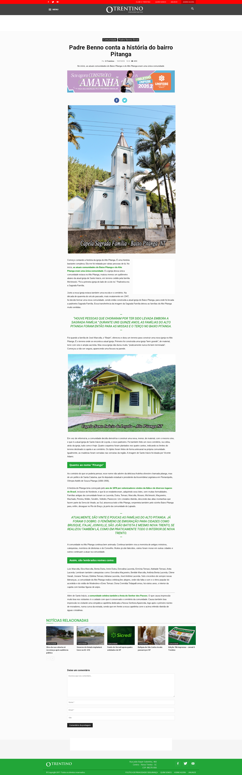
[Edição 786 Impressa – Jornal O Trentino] (182, 635)
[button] (192, 8)
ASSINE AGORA (188, 2)
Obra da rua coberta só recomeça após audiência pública (57, 650)
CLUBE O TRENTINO (143, 2)
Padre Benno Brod (128, 39)
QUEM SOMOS (160, 2)
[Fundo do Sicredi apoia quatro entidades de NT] (121, 635)
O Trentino (109, 61)
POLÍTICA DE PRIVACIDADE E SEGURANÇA (141, 772)
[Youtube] (57, 2)
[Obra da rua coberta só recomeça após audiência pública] (60, 635)
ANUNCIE (174, 2)
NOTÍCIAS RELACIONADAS (67, 620)
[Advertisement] (121, 24)
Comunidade (109, 39)
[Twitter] (53, 2)
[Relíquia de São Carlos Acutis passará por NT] (151, 635)
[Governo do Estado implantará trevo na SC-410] (90, 635)
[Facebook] (48, 2)
